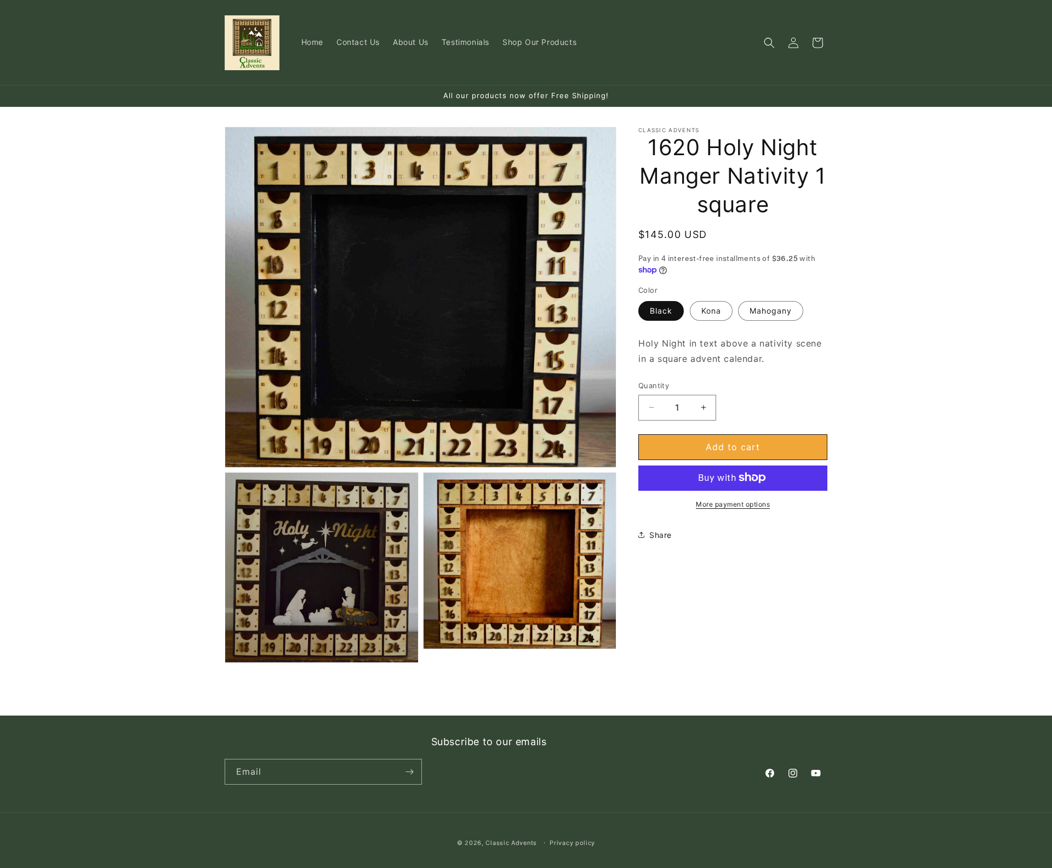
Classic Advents (511, 843)
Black (661, 310)
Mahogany (771, 310)
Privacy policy (572, 843)
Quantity (653, 385)
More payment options (733, 504)
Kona (711, 310)
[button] (769, 43)
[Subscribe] (409, 772)
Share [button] (660, 535)
